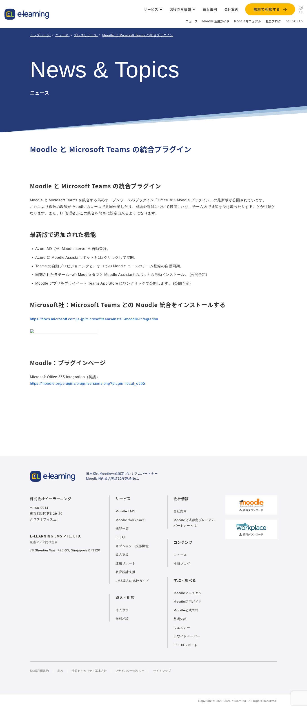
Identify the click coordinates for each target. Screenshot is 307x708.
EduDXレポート (186, 645)
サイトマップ (162, 670)
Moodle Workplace (130, 520)
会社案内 (180, 511)
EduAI (120, 537)
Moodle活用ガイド (215, 21)
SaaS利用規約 (39, 670)
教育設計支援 (126, 572)
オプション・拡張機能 (132, 546)
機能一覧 (122, 528)
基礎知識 (180, 619)
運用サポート (126, 563)
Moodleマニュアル (247, 21)
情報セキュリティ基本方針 (89, 670)
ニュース (192, 21)
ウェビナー (182, 627)
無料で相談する (267, 9)
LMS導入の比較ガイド (132, 580)
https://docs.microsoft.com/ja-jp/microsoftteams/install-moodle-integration (94, 319)
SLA (60, 670)
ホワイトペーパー (187, 636)
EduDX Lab (294, 21)
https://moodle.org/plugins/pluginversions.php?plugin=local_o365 (87, 383)
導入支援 (122, 554)
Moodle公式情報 (186, 610)
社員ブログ (273, 21)
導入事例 (122, 610)
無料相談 (122, 618)
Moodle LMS (125, 511)
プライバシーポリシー (130, 670)
